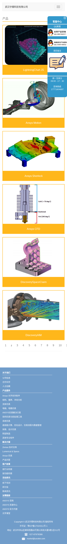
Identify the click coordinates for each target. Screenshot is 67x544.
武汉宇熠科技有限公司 (16, 7)
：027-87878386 (35, 534)
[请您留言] (57, 62)
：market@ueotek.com (35, 539)
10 (60, 345)
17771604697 (57, 89)
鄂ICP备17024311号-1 (37, 526)
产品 (5, 18)
